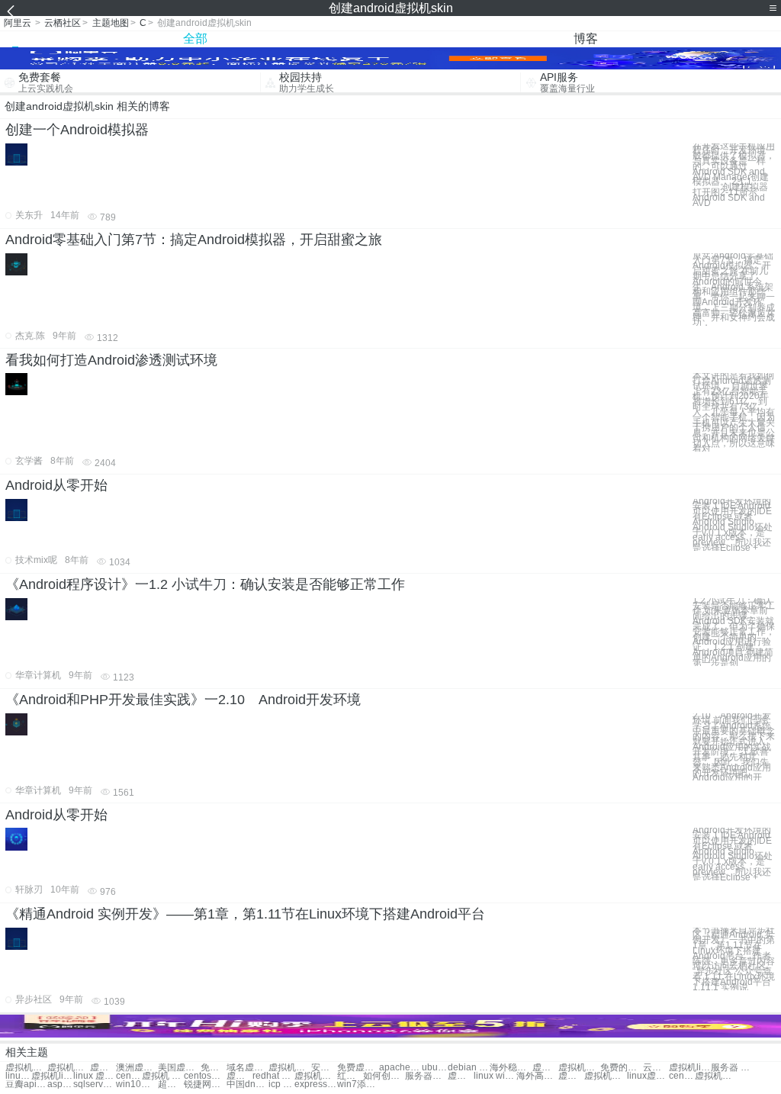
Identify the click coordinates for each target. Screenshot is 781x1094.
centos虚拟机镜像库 (682, 1076)
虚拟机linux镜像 (52, 1076)
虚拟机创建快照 (26, 1067)
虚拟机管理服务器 (461, 1076)
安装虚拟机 (324, 1067)
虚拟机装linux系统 (716, 1076)
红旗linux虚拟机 (350, 1076)
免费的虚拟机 (621, 1067)
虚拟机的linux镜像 (605, 1076)
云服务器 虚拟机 (656, 1067)
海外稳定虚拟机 (511, 1067)
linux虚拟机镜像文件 (648, 1076)
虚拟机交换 (289, 1067)
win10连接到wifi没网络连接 (137, 1084)
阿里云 (17, 23)
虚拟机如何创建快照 (68, 1067)
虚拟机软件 (103, 1067)
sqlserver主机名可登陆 (94, 1084)
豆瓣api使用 (26, 1084)
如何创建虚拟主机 (384, 1076)
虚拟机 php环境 (163, 1076)
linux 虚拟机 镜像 (94, 1076)
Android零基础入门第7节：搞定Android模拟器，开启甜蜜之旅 (193, 239)
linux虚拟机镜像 (18, 1076)
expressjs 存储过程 (315, 1084)
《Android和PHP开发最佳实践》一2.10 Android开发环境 (183, 699)
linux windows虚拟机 (495, 1076)
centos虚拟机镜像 (205, 1076)
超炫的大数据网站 (171, 1084)
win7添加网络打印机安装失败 (358, 1084)
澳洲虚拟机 (137, 1067)
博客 (586, 38)
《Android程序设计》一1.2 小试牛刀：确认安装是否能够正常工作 (205, 584)
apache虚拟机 (400, 1067)
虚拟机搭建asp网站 (571, 1076)
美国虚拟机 (179, 1067)
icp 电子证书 (281, 1084)
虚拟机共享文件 (579, 1067)
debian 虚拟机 (469, 1067)
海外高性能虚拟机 (537, 1076)
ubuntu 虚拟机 (435, 1067)
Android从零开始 (56, 485)
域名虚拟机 (247, 1067)
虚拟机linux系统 (690, 1067)
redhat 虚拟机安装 (273, 1076)
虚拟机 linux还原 (239, 1076)
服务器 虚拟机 (732, 1067)
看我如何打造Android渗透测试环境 (111, 360)
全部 (195, 38)
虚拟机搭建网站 (545, 1067)
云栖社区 (62, 23)
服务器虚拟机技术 (426, 1076)
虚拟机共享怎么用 (315, 1076)
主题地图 (110, 23)
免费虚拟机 (214, 1067)
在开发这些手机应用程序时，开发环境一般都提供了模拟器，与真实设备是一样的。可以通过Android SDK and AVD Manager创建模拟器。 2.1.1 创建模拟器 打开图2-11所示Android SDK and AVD (734, 174)
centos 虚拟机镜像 (129, 1076)
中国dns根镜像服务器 (247, 1084)
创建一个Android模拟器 (77, 129)
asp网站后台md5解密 (60, 1084)
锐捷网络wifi (205, 1084)
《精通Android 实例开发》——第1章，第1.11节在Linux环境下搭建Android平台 (245, 914)
